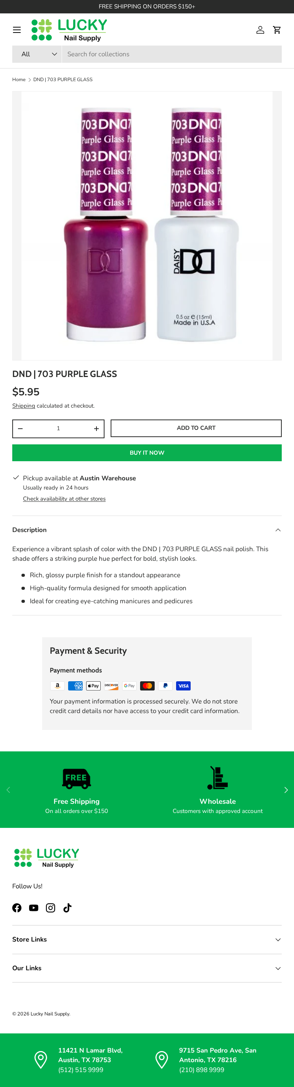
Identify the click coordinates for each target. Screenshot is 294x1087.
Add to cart (196, 428)
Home (19, 79)
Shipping (23, 406)
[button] (277, 29)
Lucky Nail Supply (50, 1013)
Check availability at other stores (64, 499)
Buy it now (147, 453)
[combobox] (147, 54)
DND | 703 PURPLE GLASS (63, 79)
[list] (147, 225)
